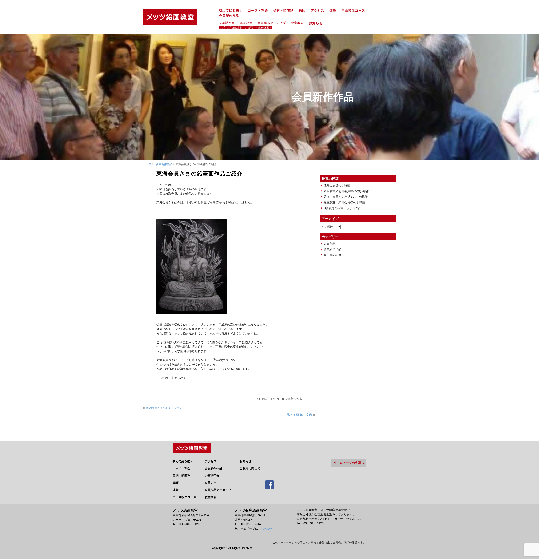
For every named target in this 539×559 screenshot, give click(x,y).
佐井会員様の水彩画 (337, 185)
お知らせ (318, 23)
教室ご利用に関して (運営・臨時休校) (245, 27)
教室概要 (297, 23)
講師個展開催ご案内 (299, 414)
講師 (302, 10)
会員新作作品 (229, 15)
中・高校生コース (184, 497)
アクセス (317, 10)
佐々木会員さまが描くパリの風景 (346, 196)
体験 (333, 10)
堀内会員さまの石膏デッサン (164, 407)
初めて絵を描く (231, 10)
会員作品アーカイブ (271, 23)
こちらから (265, 528)
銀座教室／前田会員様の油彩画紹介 (347, 191)
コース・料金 (258, 10)
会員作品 (329, 243)
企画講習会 (227, 23)
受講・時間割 (283, 10)
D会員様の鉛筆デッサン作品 (342, 208)
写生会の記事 (332, 255)
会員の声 (246, 23)
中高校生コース (353, 10)
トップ (147, 164)
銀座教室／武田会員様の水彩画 (344, 202)
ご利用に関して (250, 468)
